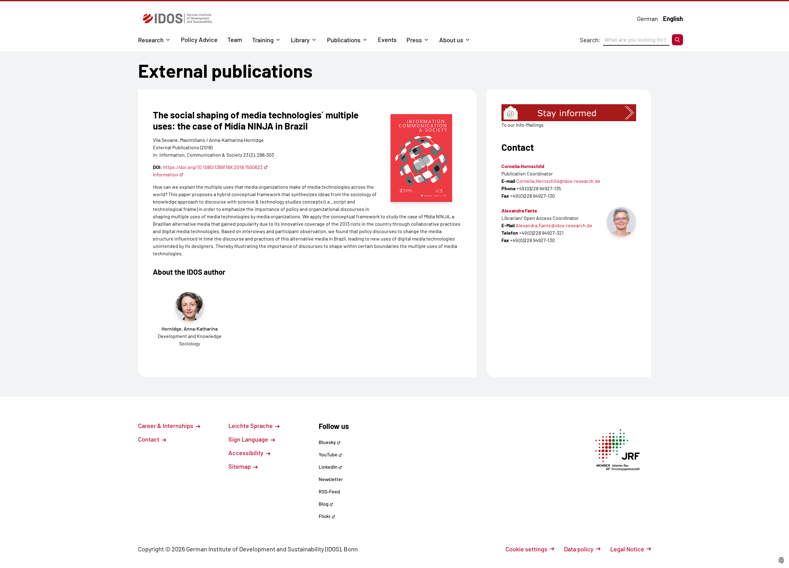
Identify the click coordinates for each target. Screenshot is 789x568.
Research (151, 39)
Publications (344, 39)
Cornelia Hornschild (522, 166)
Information (165, 174)
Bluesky (328, 442)
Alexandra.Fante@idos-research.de (554, 225)
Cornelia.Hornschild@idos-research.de (558, 181)
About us (451, 39)
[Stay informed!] (568, 112)
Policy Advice (199, 39)
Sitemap (240, 466)
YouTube (328, 454)
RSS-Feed (329, 491)
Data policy (579, 549)
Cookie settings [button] (526, 549)
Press (414, 39)
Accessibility (246, 452)
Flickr (325, 516)
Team (234, 39)
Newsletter (331, 479)
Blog (324, 504)
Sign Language (248, 439)
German (647, 18)
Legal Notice (627, 549)
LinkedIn (328, 467)
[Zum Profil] (621, 222)
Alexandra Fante (519, 210)
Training (263, 39)
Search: (590, 39)
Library (300, 39)
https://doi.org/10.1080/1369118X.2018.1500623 (213, 167)
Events (387, 39)
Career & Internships (166, 425)
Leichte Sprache (251, 425)
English (673, 18)
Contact (149, 439)
